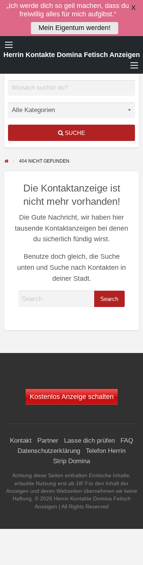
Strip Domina (71, 461)
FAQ (127, 440)
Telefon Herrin (105, 450)
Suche (74, 133)
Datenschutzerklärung (49, 450)
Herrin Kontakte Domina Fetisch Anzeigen (71, 55)
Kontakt (21, 440)
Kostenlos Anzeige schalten (72, 396)
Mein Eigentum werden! (75, 28)
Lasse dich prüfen (89, 440)
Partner (47, 440)
